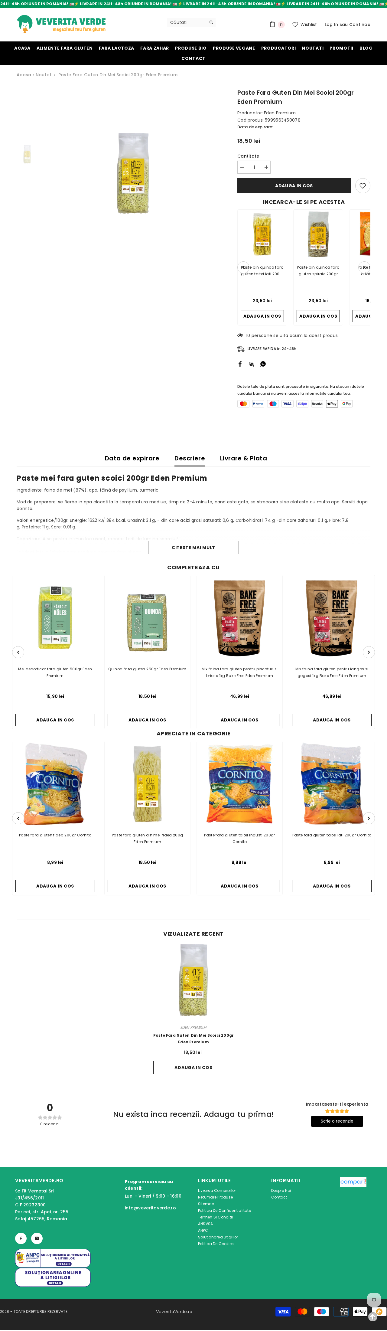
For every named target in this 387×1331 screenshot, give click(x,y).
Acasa (24, 75)
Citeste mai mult (193, 547)
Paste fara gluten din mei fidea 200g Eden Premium (147, 838)
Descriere (189, 458)
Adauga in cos (294, 186)
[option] (133, 174)
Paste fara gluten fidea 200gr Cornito (55, 835)
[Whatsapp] (263, 364)
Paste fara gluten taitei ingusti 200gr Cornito (239, 838)
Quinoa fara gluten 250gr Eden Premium (147, 669)
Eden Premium (280, 113)
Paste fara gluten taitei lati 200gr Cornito (331, 835)
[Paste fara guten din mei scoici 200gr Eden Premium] (193, 980)
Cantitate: (248, 156)
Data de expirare (132, 458)
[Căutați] (191, 22)
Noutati (44, 75)
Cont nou (359, 24)
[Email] (251, 364)
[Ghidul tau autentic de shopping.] (353, 1213)
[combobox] (186, 22)
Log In (331, 24)
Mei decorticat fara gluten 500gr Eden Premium (55, 672)
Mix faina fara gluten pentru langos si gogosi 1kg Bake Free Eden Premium (332, 672)
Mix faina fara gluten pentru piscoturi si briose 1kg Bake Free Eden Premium (240, 672)
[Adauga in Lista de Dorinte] (362, 185)
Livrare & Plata (243, 458)
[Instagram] (37, 1238)
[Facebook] (240, 364)
